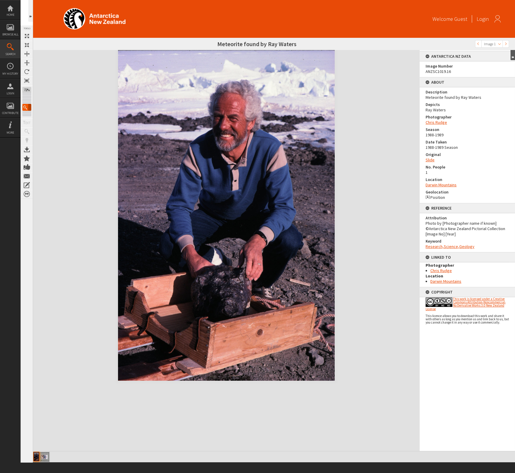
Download (27, 149)
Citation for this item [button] (27, 194)
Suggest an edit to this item (27, 185)
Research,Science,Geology (450, 246)
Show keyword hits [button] (27, 131)
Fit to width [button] (27, 53)
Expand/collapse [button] (513, 55)
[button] (26, 107)
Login (10, 93)
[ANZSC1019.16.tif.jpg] (36, 456)
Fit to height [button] (27, 62)
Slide (430, 160)
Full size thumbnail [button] (27, 36)
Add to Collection (27, 158)
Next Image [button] (506, 43)
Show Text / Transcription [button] (27, 122)
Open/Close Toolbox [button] (30, 11)
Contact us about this (27, 176)
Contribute (10, 113)
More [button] (10, 133)
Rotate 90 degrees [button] (27, 71)
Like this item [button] (27, 167)
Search (10, 54)
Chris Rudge (436, 122)
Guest (460, 18)
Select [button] (499, 43)
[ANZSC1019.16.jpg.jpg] (44, 457)
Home (10, 15)
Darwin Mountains (441, 185)
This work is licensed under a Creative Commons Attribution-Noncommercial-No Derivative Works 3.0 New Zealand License (466, 304)
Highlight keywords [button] (27, 140)
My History (10, 74)
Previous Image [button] (478, 43)
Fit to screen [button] (27, 44)
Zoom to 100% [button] (27, 80)
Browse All (10, 34)
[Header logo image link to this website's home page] (94, 10)
